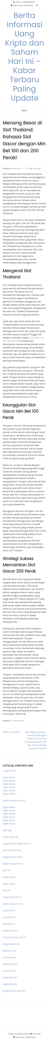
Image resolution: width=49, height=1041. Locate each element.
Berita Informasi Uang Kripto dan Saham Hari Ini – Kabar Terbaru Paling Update (24, 56)
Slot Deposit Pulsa (12, 850)
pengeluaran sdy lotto (14, 990)
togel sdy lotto (10, 963)
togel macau (9, 780)
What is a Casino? (12, 732)
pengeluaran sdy (11, 943)
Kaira (26, 1034)
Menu (24, 110)
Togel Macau (9, 770)
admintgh (37, 168)
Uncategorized (17, 720)
